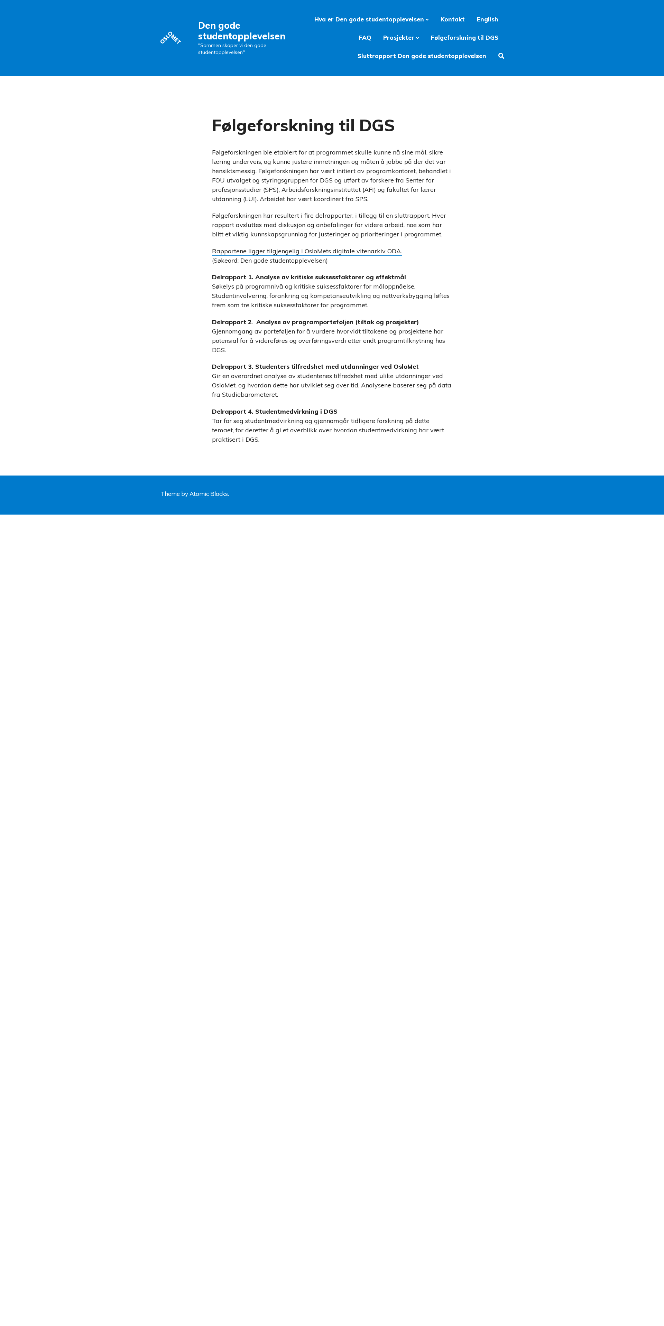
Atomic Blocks (209, 493)
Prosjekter (398, 37)
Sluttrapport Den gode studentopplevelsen (422, 55)
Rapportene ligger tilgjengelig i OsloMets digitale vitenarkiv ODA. (307, 251)
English (487, 19)
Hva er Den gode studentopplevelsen (369, 19)
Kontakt (453, 19)
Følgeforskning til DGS (464, 37)
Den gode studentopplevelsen (241, 31)
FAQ (365, 37)
